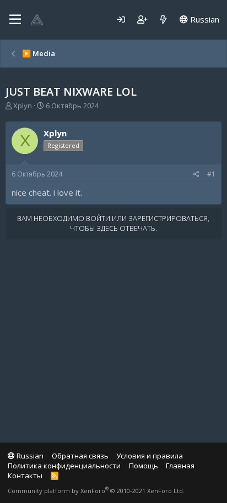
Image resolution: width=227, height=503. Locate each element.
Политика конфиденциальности (64, 466)
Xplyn (22, 105)
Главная (180, 466)
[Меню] (15, 20)
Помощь (143, 466)
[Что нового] (163, 19)
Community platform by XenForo (96, 491)
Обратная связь (80, 456)
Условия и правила (149, 456)
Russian (203, 19)
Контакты (25, 475)
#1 (211, 174)
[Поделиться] (196, 174)
